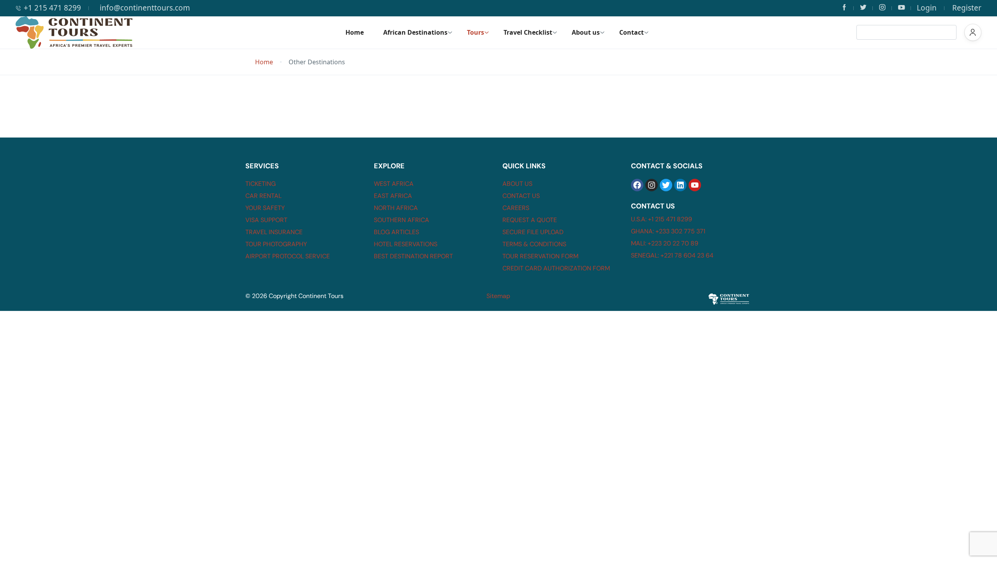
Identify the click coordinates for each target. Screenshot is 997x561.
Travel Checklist (528, 32)
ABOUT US (517, 184)
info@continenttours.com (145, 8)
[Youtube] (695, 185)
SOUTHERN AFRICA (401, 220)
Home (354, 32)
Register (966, 8)
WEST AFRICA (394, 184)
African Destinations (415, 32)
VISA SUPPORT (266, 220)
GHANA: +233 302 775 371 (668, 231)
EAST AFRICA (393, 196)
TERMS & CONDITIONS (534, 244)
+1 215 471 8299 (52, 8)
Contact (631, 32)
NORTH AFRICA (396, 208)
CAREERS (515, 208)
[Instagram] (651, 185)
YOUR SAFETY (265, 208)
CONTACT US (521, 196)
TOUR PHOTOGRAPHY (276, 244)
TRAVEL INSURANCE (274, 232)
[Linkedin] (680, 185)
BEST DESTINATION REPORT (413, 256)
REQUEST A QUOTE (529, 220)
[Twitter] (666, 185)
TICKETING (260, 184)
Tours (475, 32)
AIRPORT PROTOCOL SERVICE (287, 256)
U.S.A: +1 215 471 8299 (661, 219)
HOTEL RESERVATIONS (405, 244)
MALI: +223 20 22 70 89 (664, 243)
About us (586, 32)
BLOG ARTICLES (396, 232)
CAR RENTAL (263, 196)
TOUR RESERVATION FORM (540, 256)
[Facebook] (637, 185)
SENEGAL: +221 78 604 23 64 (672, 255)
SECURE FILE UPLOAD (533, 232)
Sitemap (498, 296)
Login (927, 8)
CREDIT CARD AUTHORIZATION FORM (556, 268)
